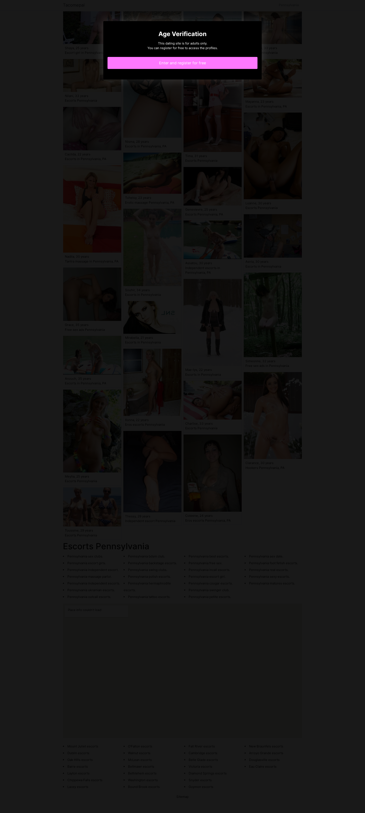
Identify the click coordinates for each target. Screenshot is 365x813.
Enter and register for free (182, 63)
